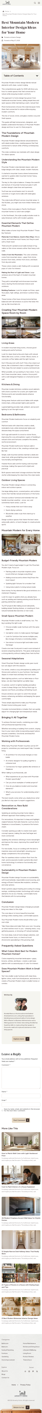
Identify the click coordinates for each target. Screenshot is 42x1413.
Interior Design (16, 37)
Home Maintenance (29, 1343)
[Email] (25, 1371)
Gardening (5, 1357)
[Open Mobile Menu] (39, 3)
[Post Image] (21, 1141)
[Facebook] (37, 1371)
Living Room (27, 1353)
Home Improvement (8, 1360)
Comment (6, 1065)
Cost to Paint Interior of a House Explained (18, 1187)
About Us (5, 1371)
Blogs (3, 1374)
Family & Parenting (8, 1350)
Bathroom (5, 1343)
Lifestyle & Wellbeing (29, 1350)
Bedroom (5, 1347)
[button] (37, 76)
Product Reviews (28, 1357)
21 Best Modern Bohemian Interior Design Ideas (20, 1318)
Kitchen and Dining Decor (31, 1347)
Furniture (4, 1353)
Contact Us (5, 1378)
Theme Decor (27, 1360)
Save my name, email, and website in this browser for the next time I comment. (22, 1110)
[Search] (35, 3)
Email (4, 1100)
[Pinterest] (33, 1371)
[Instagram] (29, 1371)
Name (4, 1091)
